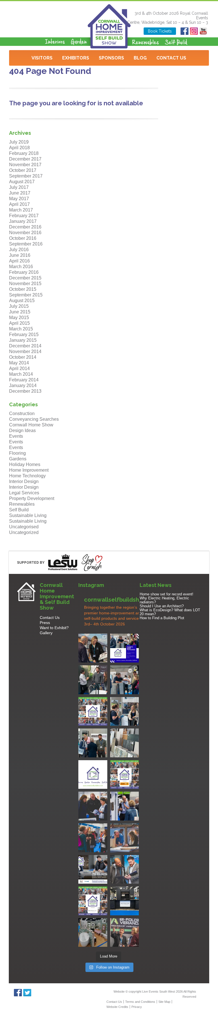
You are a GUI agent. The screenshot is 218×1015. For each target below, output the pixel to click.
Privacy (136, 1006)
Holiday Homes (24, 464)
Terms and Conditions (140, 1001)
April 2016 (19, 260)
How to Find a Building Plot (162, 618)
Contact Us (171, 58)
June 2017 (19, 193)
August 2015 (22, 300)
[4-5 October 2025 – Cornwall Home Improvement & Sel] (124, 648)
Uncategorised (24, 526)
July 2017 (19, 187)
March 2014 (21, 374)
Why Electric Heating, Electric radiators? (164, 600)
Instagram (194, 31)
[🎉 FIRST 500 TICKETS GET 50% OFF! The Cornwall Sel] (92, 648)
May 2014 (19, 362)
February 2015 (24, 334)
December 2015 (25, 277)
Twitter (27, 992)
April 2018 (19, 147)
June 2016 (19, 255)
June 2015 (19, 311)
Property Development (31, 498)
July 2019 (19, 142)
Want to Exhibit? (54, 627)
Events (16, 436)
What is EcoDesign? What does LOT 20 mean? (170, 612)
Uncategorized (24, 532)
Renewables (22, 504)
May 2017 (19, 198)
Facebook (184, 31)
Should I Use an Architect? (162, 606)
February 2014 (24, 379)
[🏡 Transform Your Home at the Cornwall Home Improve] (92, 742)
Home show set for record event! (166, 594)
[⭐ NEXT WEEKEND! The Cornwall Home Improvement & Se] (124, 774)
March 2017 (21, 210)
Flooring (17, 453)
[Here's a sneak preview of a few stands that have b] (92, 932)
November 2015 (25, 283)
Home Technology (27, 475)
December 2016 (25, 227)
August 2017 (22, 181)
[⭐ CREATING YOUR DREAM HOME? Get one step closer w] (124, 837)
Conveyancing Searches (34, 419)
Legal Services (24, 492)
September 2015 (26, 294)
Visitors (42, 58)
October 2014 (22, 357)
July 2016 (19, 249)
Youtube (203, 31)
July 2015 (19, 306)
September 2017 (26, 176)
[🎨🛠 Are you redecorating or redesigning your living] (92, 679)
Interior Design (24, 481)
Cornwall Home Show (31, 424)
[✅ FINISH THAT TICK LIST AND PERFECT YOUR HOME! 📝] (124, 679)
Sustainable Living (28, 515)
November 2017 (25, 164)
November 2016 (25, 232)
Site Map (164, 1001)
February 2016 (24, 272)
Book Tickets (160, 31)
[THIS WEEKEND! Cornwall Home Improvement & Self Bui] (124, 932)
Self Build (19, 509)
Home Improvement (29, 470)
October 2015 (22, 289)
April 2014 (19, 368)
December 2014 (25, 345)
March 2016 (21, 266)
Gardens (17, 458)
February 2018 (24, 153)
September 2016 (26, 244)
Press (45, 622)
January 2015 (23, 340)
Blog (140, 58)
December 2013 (25, 391)
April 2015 (19, 323)
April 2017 (19, 204)
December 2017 (25, 159)
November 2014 (25, 351)
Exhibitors (75, 58)
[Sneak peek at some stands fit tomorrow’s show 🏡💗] (124, 900)
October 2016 (22, 238)
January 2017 (23, 221)
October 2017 (22, 170)
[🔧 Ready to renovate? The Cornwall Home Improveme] (124, 742)
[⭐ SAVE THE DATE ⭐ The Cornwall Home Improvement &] (124, 869)
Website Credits (117, 1006)
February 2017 (24, 215)
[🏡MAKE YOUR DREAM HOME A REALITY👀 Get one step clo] (124, 806)
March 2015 (21, 328)
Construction (22, 413)
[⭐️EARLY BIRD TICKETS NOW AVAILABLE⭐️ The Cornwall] (92, 869)
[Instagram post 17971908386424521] (92, 774)
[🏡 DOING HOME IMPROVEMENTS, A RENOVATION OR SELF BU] (92, 900)
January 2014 (23, 385)
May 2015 (19, 317)
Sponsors (111, 58)
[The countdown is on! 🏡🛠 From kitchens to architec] (92, 711)
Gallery (46, 633)
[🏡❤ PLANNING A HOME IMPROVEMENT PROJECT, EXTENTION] (92, 837)
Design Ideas (22, 430)
